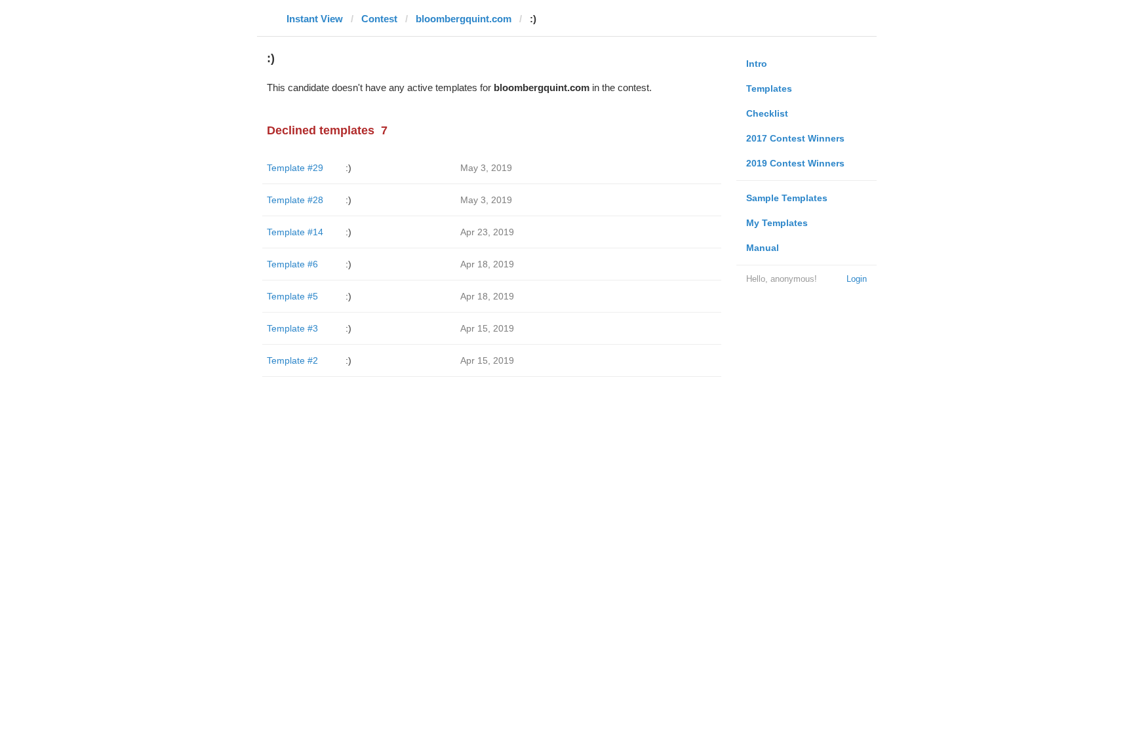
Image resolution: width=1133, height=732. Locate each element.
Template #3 (292, 328)
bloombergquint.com (463, 18)
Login (856, 279)
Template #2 (292, 360)
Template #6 (292, 264)
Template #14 (295, 232)
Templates (769, 88)
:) (348, 168)
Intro (756, 63)
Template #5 (292, 296)
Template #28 (295, 200)
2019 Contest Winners (795, 163)
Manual (762, 247)
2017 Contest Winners (795, 138)
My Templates (777, 223)
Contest (379, 18)
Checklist (767, 113)
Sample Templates (786, 198)
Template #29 (295, 168)
